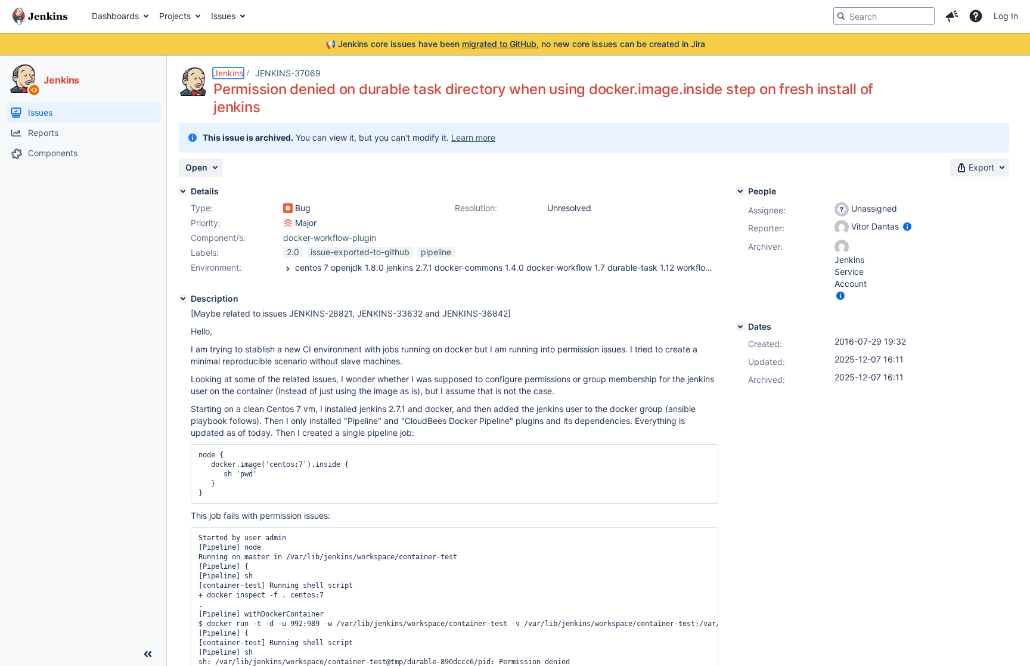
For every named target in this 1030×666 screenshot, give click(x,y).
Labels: (205, 252)
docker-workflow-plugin (329, 238)
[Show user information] (907, 226)
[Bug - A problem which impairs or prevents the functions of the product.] (288, 208)
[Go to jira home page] (40, 16)
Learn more (473, 137)
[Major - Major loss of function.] (288, 223)
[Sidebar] (147, 654)
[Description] (183, 299)
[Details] (183, 191)
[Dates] (740, 327)
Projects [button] (175, 16)
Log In (1006, 16)
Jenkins (228, 73)
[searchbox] (884, 16)
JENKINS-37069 (288, 73)
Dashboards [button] (115, 16)
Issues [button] (223, 16)
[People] (740, 191)
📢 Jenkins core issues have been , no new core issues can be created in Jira (515, 44)
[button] (951, 16)
